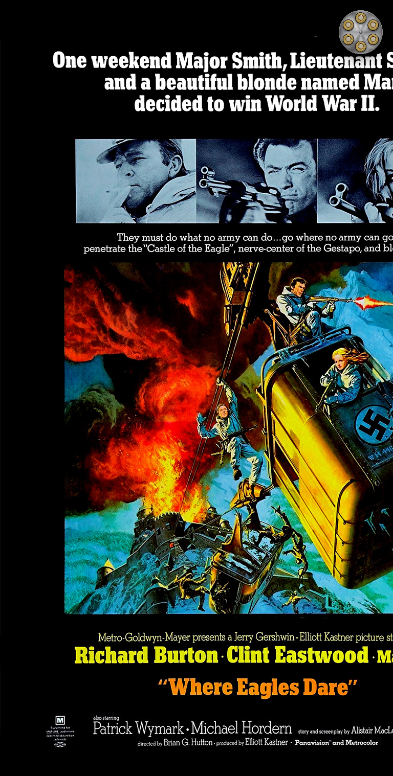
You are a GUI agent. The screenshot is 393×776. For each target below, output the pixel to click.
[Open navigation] (361, 32)
